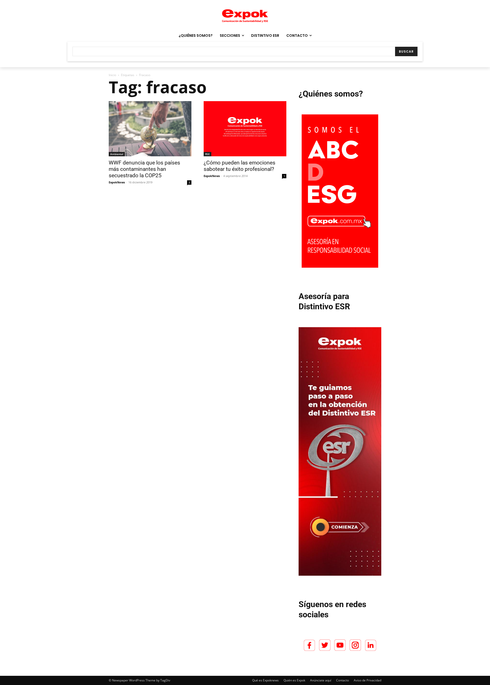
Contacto (342, 680)
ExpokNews (117, 182)
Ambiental (116, 154)
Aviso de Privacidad (367, 680)
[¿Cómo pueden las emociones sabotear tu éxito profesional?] (245, 128)
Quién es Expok (294, 680)
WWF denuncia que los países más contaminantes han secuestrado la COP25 (144, 169)
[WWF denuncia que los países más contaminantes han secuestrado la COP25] (150, 128)
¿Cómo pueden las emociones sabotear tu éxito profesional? (239, 166)
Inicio (112, 75)
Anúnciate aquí (320, 680)
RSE (207, 154)
